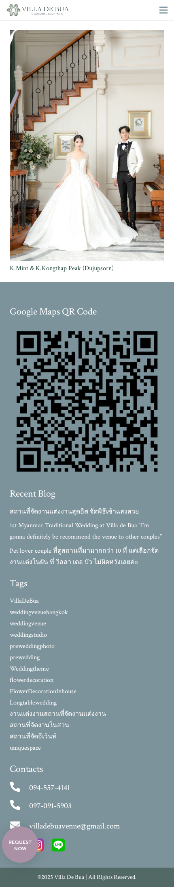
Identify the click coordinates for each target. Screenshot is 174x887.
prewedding (25, 657)
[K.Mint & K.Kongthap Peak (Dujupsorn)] (87, 35)
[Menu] (163, 10)
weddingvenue (28, 623)
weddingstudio (28, 635)
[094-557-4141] (19, 788)
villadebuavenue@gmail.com (74, 826)
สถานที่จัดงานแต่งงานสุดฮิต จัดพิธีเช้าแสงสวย (74, 511)
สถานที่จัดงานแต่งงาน (75, 714)
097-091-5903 (50, 806)
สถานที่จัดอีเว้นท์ (33, 736)
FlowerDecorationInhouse (43, 691)
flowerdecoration (31, 680)
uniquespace (25, 748)
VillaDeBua (24, 601)
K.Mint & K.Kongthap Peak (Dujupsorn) (62, 268)
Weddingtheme (29, 669)
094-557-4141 (49, 787)
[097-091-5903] (19, 806)
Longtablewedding (33, 702)
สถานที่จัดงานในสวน (39, 725)
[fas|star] (58, 847)
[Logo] (37, 10)
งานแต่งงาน (27, 714)
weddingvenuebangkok (39, 612)
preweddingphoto (32, 646)
